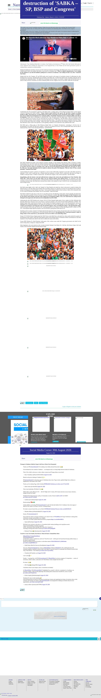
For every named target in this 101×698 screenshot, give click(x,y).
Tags (22, 403)
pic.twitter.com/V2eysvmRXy (46, 550)
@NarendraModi (38, 570)
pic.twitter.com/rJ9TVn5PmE (30, 497)
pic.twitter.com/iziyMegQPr (48, 528)
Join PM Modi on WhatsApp (49, 23)
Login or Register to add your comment (71, 406)
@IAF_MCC (60, 495)
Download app (4, 695)
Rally (36, 403)
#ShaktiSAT (58, 547)
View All (56, 441)
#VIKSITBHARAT (55, 541)
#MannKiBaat (26, 536)
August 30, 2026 (48, 474)
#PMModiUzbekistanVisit (51, 509)
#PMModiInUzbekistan (49, 484)
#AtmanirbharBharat (35, 536)
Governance (29, 403)
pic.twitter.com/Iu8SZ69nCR (64, 509)
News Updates (16, 9)
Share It (2, 598)
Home (10, 9)
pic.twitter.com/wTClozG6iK (62, 484)
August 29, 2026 (42, 499)
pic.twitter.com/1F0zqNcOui (29, 572)
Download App (81, 442)
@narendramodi (34, 466)
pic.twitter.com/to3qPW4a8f (36, 582)
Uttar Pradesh (43, 403)
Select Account (4, 638)
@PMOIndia (63, 541)
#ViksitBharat (57, 516)
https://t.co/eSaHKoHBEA (57, 519)
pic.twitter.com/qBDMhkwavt (30, 542)
